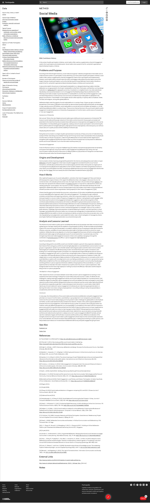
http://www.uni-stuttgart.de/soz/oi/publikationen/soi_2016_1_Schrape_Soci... (60, 463)
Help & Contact (29, 488)
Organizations (18, 488)
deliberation (51, 90)
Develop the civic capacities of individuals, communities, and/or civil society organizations (11, 32)
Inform (4, 44)
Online (4, 14)
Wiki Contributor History (47, 58)
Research (4, 488)
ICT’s (62, 300)
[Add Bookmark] (107, 10)
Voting (4, 103)
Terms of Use (29, 490)
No (3, 98)
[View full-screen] (102, 19)
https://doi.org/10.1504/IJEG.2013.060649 (51, 361)
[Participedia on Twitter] (140, 485)
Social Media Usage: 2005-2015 (11, 53)
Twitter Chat (42, 331)
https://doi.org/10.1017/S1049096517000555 (76, 405)
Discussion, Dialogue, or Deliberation (12, 91)
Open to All (5, 75)
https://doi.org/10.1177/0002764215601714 (84, 376)
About (27, 485)
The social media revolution (9, 55)
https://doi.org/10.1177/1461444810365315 (88, 435)
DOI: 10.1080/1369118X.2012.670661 (56, 452)
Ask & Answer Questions (9, 93)
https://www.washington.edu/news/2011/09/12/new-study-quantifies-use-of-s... (61, 344)
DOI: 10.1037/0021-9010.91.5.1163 (90, 447)
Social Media (43, 51)
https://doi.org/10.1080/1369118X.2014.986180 (52, 368)
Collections (17, 490)
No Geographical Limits (8, 110)
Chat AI (143, 498)
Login (144, 2)
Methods (17, 486)
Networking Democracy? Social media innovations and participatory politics (12, 68)
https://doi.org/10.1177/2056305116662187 (83, 381)
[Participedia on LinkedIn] (144, 485)
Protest (4, 21)
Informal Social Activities (9, 89)
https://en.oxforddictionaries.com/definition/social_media (75, 339)
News (27, 486)
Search (4, 486)
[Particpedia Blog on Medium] (131, 485)
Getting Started (6, 492)
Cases (16, 485)
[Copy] (107, 8)
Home (3, 485)
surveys (97, 198)
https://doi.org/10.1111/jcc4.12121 (78, 400)
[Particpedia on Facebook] (137, 485)
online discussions (53, 238)
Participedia (9, 2)
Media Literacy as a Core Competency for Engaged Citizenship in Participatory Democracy (12, 62)
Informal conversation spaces (10, 19)
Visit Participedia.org (133, 2)
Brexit (50, 170)
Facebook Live (43, 328)
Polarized (4, 117)
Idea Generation (6, 105)
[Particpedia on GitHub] (134, 485)
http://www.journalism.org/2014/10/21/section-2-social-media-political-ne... (60, 460)
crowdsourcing (71, 184)
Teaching (4, 490)
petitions (97, 182)
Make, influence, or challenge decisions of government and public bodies (12, 37)
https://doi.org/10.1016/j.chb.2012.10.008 (50, 412)
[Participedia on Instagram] (147, 485)
